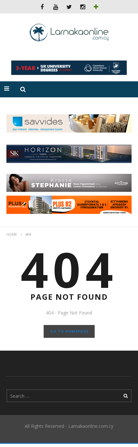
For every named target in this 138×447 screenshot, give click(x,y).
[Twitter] (69, 6)
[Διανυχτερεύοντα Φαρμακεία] (96, 6)
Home (11, 234)
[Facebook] (42, 6)
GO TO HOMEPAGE (69, 331)
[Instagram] (82, 6)
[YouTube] (55, 6)
